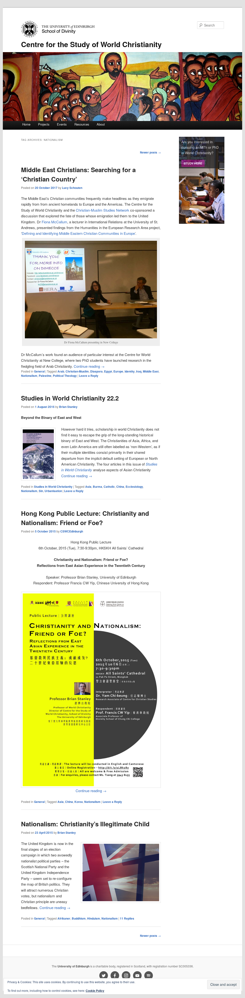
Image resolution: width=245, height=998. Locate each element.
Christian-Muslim (77, 371)
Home (26, 124)
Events (62, 124)
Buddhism (79, 918)
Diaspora (96, 371)
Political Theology (65, 375)
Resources (81, 124)
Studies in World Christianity (53, 486)
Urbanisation (53, 491)
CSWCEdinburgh (71, 531)
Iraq (138, 371)
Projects (44, 124)
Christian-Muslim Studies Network (102, 210)
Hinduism (93, 918)
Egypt (108, 371)
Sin (41, 491)
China (120, 486)
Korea (78, 802)
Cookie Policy (95, 990)
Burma (97, 486)
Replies (127, 918)
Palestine (45, 375)
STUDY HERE (193, 163)
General (39, 371)
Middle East (151, 371)
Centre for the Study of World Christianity (91, 44)
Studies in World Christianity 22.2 (70, 398)
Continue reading (89, 366)
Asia (88, 486)
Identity (130, 371)
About (101, 124)
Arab (60, 371)
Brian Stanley (68, 407)
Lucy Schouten (72, 188)
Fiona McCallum (54, 221)
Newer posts (150, 152)
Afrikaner (63, 918)
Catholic (109, 486)
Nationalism (29, 375)
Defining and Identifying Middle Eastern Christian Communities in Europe (78, 233)
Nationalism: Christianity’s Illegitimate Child (85, 823)
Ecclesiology (134, 486)
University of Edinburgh (73, 966)
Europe (118, 371)
